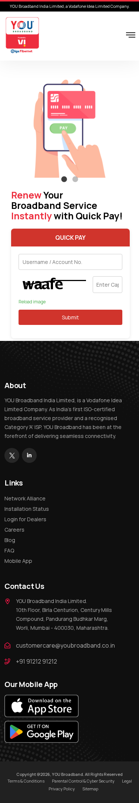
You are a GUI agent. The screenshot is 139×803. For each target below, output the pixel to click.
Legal (127, 781)
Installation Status (26, 508)
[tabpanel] (69, 124)
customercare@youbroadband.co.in (65, 645)
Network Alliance (25, 498)
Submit (70, 317)
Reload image (32, 302)
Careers (14, 529)
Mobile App (18, 560)
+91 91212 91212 (36, 661)
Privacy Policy (62, 788)
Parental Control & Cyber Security (83, 781)
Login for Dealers (25, 519)
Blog (9, 540)
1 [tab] (64, 179)
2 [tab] (75, 179)
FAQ (9, 550)
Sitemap (90, 788)
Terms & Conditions (25, 781)
